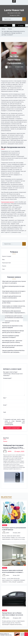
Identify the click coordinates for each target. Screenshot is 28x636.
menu (5, 25)
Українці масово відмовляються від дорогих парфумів (12, 326)
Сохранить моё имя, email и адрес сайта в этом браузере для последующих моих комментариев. (15, 422)
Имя (4, 398)
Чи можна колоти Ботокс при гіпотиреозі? (10, 321)
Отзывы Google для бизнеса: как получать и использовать (11, 297)
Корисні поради (6, 256)
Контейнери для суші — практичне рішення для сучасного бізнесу (12, 341)
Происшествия (6, 262)
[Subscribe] (26, 25)
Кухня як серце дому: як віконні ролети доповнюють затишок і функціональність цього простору (13, 572)
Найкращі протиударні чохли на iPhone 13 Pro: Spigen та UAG (13, 448)
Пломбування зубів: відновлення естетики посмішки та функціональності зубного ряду (14, 312)
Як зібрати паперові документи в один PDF (13, 287)
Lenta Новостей (14, 10)
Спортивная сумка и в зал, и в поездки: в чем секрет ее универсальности (13, 292)
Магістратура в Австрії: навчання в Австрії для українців (12, 346)
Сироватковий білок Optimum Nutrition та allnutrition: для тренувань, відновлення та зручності (13, 351)
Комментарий (7, 378)
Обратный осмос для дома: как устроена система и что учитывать (14, 282)
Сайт (4, 412)
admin (10, 66)
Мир (3, 259)
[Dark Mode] (13, 25)
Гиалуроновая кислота (7, 202)
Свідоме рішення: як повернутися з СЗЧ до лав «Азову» (13, 301)
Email (5, 405)
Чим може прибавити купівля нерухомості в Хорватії (10, 336)
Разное (14, 52)
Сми (3, 269)
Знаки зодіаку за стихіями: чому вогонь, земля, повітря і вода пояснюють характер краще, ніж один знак (13, 307)
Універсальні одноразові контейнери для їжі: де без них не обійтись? (13, 331)
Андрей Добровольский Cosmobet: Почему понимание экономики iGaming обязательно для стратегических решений (13, 317)
